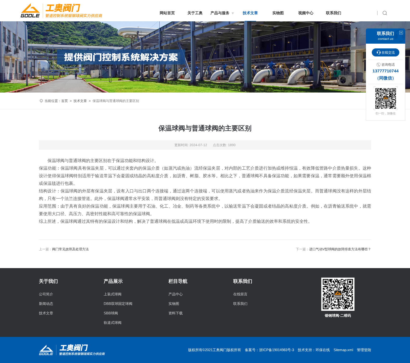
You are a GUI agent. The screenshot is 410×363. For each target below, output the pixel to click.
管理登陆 (364, 350)
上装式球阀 (112, 294)
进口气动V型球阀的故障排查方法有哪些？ (340, 249)
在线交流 (388, 52)
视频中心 (305, 13)
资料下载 (175, 313)
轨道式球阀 (112, 323)
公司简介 (46, 294)
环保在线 (323, 350)
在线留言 (240, 294)
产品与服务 (219, 13)
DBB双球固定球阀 (118, 304)
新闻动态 (46, 304)
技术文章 (250, 13)
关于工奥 (195, 13)
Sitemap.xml (343, 350)
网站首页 (167, 13)
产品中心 (175, 294)
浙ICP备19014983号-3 (276, 350)
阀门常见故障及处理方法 (70, 249)
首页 (64, 101)
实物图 (278, 13)
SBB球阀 (111, 313)
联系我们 (333, 13)
